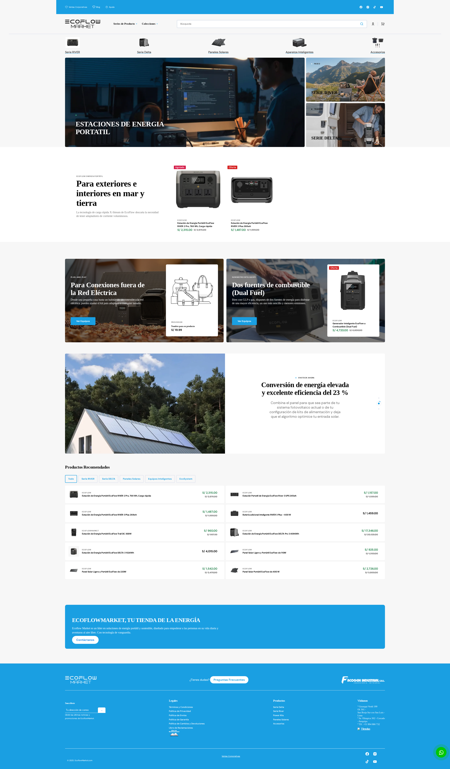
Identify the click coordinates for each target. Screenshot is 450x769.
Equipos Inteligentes (160, 478)
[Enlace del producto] (198, 203)
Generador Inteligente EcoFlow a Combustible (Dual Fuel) (349, 325)
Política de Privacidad (180, 711)
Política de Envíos (178, 715)
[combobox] (272, 24)
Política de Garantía (179, 719)
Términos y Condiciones (181, 707)
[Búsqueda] (362, 24)
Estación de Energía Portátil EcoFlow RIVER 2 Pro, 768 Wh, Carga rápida (195, 225)
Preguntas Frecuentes (229, 680)
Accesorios (278, 723)
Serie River (278, 711)
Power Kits (278, 715)
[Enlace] (185, 102)
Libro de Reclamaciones (181, 727)
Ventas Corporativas (231, 756)
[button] (373, 24)
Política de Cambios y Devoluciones (187, 723)
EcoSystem (185, 478)
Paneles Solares (131, 478)
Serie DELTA (108, 478)
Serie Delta (278, 707)
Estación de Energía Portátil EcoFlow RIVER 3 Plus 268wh (249, 225)
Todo (71, 478)
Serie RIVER (88, 478)
